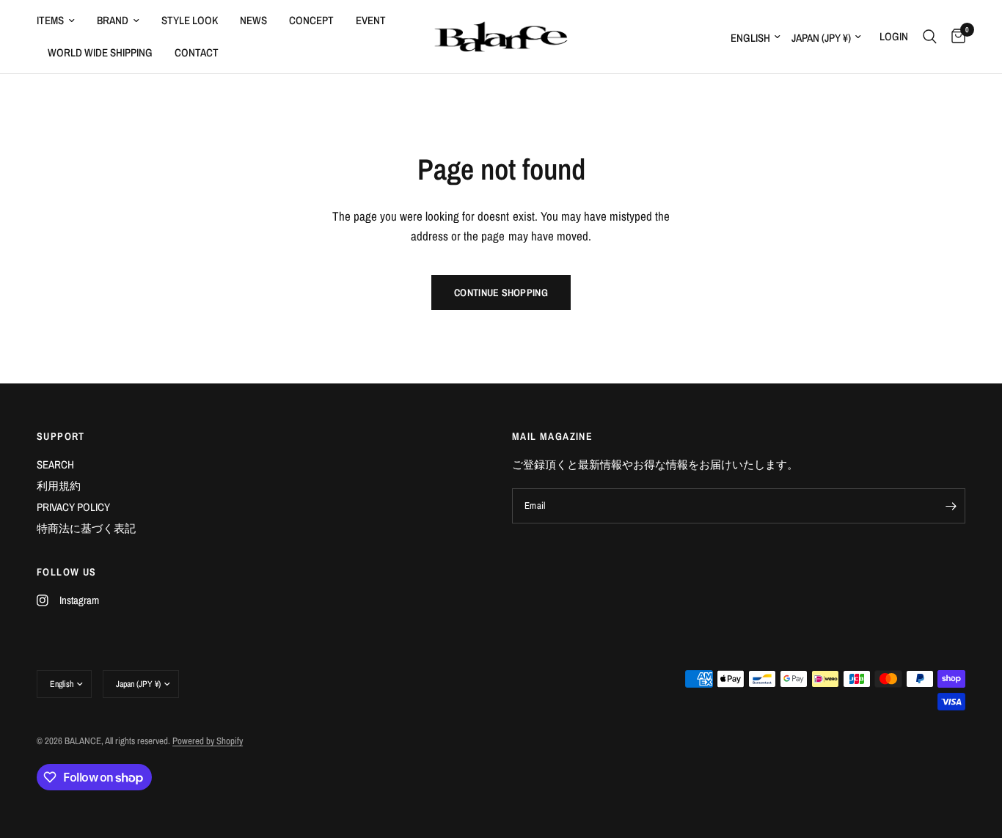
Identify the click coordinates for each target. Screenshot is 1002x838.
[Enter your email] (950, 505)
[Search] (929, 36)
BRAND (112, 20)
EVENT (371, 20)
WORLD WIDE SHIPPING (100, 52)
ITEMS (50, 20)
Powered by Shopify (207, 741)
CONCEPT (311, 20)
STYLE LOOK (189, 20)
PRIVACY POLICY (73, 507)
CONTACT (197, 52)
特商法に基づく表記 (86, 528)
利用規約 (59, 485)
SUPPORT (61, 436)
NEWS (253, 20)
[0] (954, 36)
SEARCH (55, 464)
